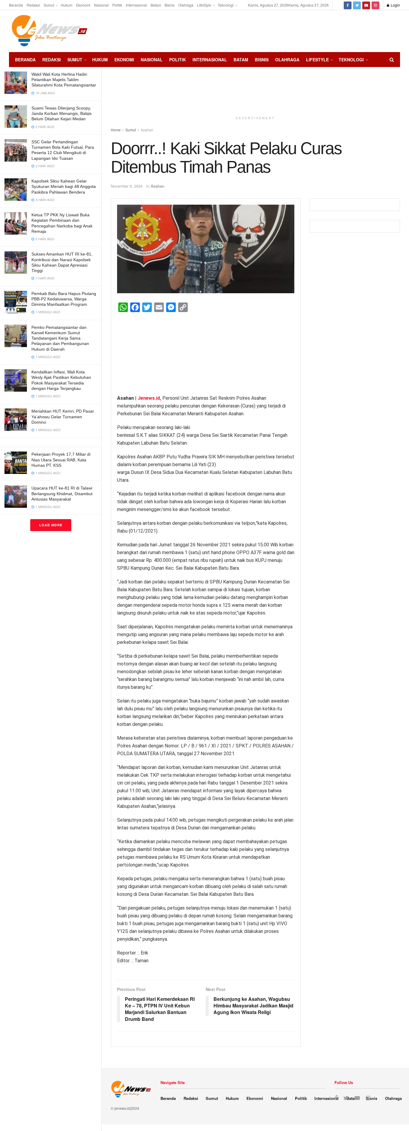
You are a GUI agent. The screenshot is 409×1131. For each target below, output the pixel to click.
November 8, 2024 (127, 186)
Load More (50, 525)
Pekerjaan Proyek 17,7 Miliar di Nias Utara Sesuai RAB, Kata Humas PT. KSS (60, 459)
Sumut (49, 4)
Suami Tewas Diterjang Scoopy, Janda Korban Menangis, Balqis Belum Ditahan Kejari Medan (61, 113)
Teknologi (226, 4)
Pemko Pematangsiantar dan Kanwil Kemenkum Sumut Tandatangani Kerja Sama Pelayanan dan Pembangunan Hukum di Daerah (60, 338)
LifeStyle (204, 4)
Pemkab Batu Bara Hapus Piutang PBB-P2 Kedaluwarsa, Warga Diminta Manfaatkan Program (63, 299)
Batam (156, 4)
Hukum (66, 4)
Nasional (101, 4)
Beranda (16, 4)
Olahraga (185, 4)
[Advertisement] (382, 30)
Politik (117, 4)
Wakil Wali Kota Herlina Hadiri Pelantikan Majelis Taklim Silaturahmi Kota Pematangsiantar (63, 79)
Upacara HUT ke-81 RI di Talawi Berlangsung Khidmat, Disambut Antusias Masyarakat (62, 493)
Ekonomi (83, 4)
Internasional (136, 4)
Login (395, 4)
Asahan (157, 186)
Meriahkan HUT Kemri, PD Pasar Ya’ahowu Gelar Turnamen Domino (62, 416)
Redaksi (33, 4)
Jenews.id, (150, 398)
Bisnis (170, 4)
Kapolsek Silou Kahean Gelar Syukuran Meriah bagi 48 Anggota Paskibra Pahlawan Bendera (63, 186)
